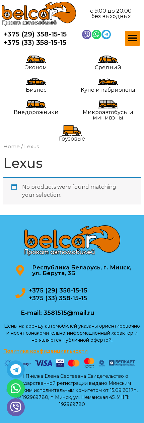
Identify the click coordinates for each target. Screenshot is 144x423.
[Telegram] (106, 34)
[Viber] (86, 34)
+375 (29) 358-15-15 (35, 34)
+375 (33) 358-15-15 (34, 42)
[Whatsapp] (96, 34)
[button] (132, 38)
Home (11, 147)
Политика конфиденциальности (45, 351)
